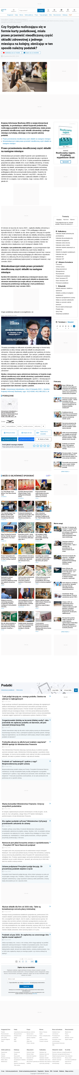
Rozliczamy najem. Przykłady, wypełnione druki (65, 155)
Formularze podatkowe (62, 283)
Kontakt (55, 1071)
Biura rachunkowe (57, 1029)
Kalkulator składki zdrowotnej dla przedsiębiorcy (65, 235)
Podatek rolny (59, 309)
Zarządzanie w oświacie (20, 1059)
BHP (15, 1039)
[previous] (16, 962)
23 (74, 326)
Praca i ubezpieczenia (45, 1035)
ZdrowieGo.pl (68, 1052)
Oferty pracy (68, 1063)
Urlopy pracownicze (61, 269)
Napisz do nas (28, 432)
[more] (43, 426)
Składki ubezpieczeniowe (58, 1056)
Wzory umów (68, 1057)
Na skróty (67, 1049)
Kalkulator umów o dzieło (63, 245)
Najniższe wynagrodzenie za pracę (65, 297)
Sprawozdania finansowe (58, 1043)
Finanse (67, 1035)
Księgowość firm (5, 1029)
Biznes (21, 15)
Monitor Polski (30, 1054)
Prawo (36, 15)
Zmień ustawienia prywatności (27, 1071)
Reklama (61, 1071)
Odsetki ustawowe (56, 1059)
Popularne (59, 219)
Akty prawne (30, 1049)
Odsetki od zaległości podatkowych (65, 252)
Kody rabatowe (68, 1056)
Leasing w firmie (43, 1039)
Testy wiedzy (17, 1065)
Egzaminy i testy (18, 1057)
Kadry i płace (4, 1059)
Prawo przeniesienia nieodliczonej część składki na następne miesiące (27, 139)
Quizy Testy (59, 311)
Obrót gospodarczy (5, 1035)
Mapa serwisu (69, 1071)
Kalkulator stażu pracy (45, 1059)
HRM (15, 1041)
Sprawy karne (30, 1033)
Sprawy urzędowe (31, 1037)
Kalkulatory (62, 231)
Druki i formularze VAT (62, 280)
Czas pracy (59, 264)
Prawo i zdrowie (30, 1043)
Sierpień (71, 322)
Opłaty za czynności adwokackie (65, 300)
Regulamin (41, 1071)
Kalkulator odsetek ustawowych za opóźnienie (65, 248)
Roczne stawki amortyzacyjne (64, 306)
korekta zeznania (28, 426)
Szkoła (15, 1054)
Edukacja (65, 15)
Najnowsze (66, 219)
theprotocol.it (68, 1061)
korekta (20, 426)
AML (53, 1045)
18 (60, 326)
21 (68, 326)
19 (63, 326)
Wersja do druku (10, 432)
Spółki (41, 1033)
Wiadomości (68, 1032)
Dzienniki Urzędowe (31, 1056)
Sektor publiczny (29, 15)
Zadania (3, 1056)
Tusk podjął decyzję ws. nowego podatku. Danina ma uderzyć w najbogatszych (64, 223)
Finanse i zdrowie (44, 1041)
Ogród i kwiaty (68, 1039)
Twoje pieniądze (44, 15)
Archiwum (67, 1054)
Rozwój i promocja (5, 1057)
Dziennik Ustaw (30, 1052)
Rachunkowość (60, 273)
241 (32, 961)
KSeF (70, 15)
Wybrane (72, 219)
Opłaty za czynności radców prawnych (63, 303)
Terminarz (62, 322)
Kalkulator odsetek (44, 1057)
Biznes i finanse (43, 1032)
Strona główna (4, 19)
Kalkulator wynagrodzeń (62, 240)
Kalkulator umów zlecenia (63, 242)
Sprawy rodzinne (31, 1032)
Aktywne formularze (65, 262)
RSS (51, 1071)
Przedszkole (17, 1052)
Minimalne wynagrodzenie (58, 1054)
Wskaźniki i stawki (57, 1049)
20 (65, 326)
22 (71, 326)
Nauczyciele (17, 1056)
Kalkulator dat (59, 256)
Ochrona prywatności (12, 1071)
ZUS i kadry (4, 1037)
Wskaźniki (61, 286)
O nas (2, 1071)
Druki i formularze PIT (62, 278)
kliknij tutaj (35, 993)
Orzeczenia (19, 690)
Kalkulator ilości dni (61, 254)
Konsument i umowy (32, 1035)
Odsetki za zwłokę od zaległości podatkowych (64, 294)
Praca (28, 1039)
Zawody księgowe (5, 1039)
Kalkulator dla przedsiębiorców (64, 238)
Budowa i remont (69, 1037)
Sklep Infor (29, 1041)
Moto (50, 15)
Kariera (47, 1071)
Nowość (65, 150)
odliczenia (37, 426)
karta (3, 426)
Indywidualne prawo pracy (20, 1032)
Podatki (11, 19)
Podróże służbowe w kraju (58, 1052)
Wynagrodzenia (60, 271)
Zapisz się (26, 986)
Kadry (16, 15)
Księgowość (10, 15)
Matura (15, 1061)
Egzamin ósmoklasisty (19, 1063)
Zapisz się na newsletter (44, 433)
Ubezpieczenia (17, 1035)
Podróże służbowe (56, 1057)
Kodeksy (29, 1063)
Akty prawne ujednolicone (33, 1061)
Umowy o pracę (60, 266)
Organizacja (4, 1052)
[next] (36, 962)
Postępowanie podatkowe (63, 276)
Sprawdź (66, 162)
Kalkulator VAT (60, 259)
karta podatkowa (11, 426)
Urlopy (15, 1037)
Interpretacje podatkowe (21, 19)
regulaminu (26, 982)
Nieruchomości (57, 15)
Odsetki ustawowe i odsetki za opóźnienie (64, 289)
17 (57, 326)
